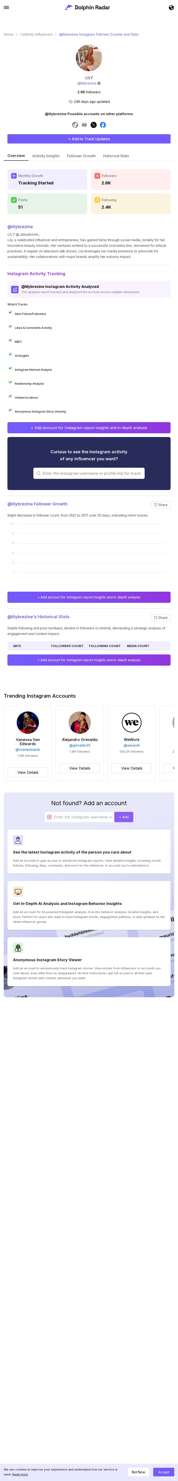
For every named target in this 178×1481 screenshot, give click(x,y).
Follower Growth (81, 155)
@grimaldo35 (79, 745)
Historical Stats (116, 155)
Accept (163, 1472)
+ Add (124, 817)
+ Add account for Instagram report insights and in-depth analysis (89, 427)
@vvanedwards (28, 749)
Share (163, 505)
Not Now (138, 1472)
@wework (132, 745)
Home (8, 34)
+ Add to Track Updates (89, 139)
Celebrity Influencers (36, 34)
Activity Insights (46, 155)
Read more (20, 1474)
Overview (16, 155)
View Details (27, 772)
